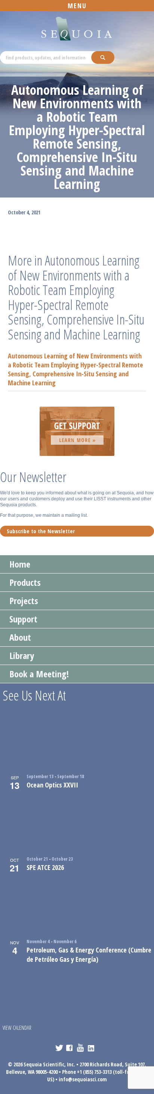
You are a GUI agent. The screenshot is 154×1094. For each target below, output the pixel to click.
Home (19, 564)
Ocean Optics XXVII (52, 784)
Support (23, 619)
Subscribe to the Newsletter (41, 531)
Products (25, 582)
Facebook (70, 1048)
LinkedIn (92, 1048)
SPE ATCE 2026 (45, 867)
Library (21, 655)
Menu (77, 5)
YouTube (81, 1048)
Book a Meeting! (39, 674)
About (20, 637)
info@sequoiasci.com (83, 1079)
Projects (23, 600)
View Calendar (17, 1027)
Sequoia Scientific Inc (77, 28)
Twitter (59, 1048)
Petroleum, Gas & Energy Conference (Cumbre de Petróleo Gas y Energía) (89, 954)
